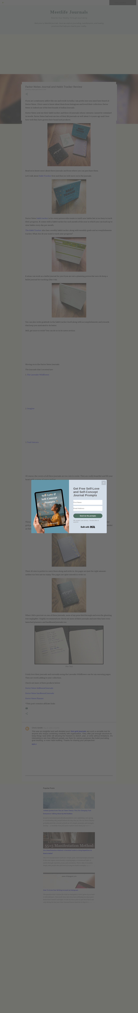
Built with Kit (88, 527)
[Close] (104, 483)
